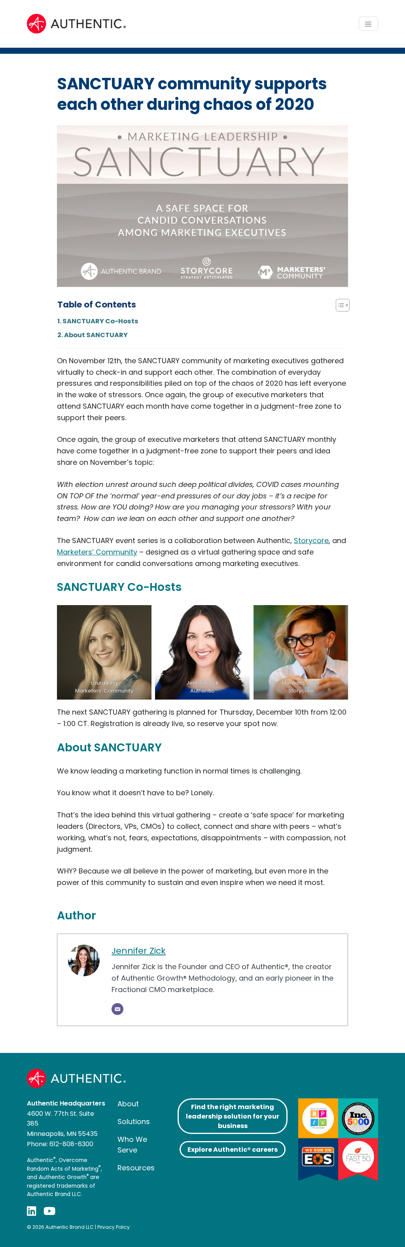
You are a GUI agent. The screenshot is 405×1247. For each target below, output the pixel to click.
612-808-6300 (71, 1144)
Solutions (133, 1121)
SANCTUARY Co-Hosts (100, 321)
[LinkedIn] (31, 1211)
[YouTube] (49, 1211)
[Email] (117, 1009)
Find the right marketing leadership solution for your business (232, 1116)
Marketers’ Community (97, 552)
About (128, 1104)
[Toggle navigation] (368, 24)
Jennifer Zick (139, 951)
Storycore (311, 540)
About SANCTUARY (96, 335)
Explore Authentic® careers (232, 1149)
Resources (136, 1168)
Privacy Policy (113, 1227)
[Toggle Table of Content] (339, 305)
